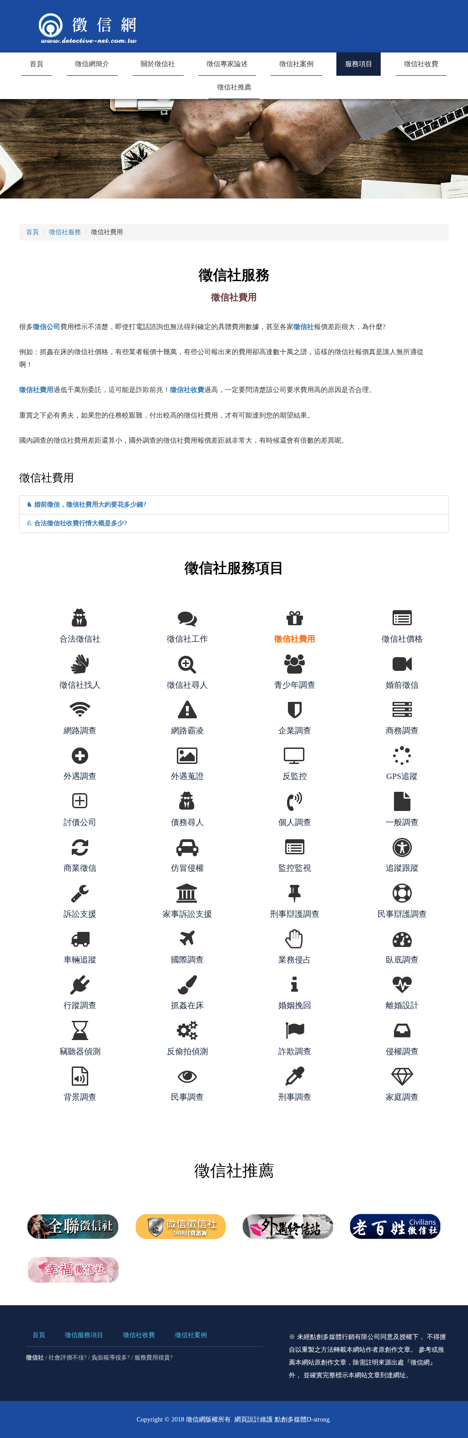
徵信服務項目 (84, 1335)
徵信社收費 (421, 64)
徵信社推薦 (234, 87)
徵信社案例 (296, 64)
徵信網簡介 (92, 64)
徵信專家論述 (227, 64)
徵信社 (303, 326)
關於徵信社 (158, 64)
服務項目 (358, 64)
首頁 (36, 64)
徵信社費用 (36, 389)
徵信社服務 (65, 232)
